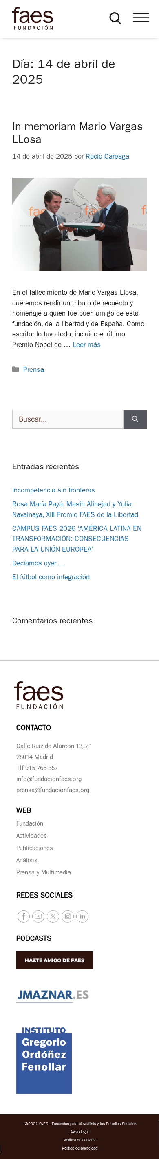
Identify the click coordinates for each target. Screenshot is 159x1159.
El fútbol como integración (51, 577)
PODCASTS (33, 939)
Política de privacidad (79, 1149)
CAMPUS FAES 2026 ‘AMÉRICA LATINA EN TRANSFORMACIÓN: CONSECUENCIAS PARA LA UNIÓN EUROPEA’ (76, 540)
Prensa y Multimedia (43, 873)
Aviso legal (79, 1132)
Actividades (31, 837)
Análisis (27, 861)
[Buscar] (135, 419)
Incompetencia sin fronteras (53, 491)
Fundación (29, 824)
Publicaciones (34, 849)
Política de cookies (79, 1141)
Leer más (87, 345)
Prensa (33, 370)
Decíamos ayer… (37, 564)
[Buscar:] (68, 419)
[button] (115, 18)
